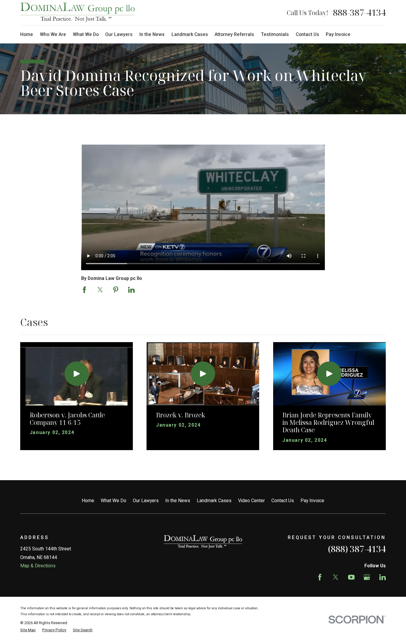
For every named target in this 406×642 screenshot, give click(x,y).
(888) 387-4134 (357, 549)
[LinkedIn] (382, 577)
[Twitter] (335, 577)
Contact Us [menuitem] (307, 34)
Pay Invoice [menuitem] (338, 34)
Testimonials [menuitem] (275, 34)
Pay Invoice (312, 500)
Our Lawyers (146, 500)
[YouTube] (351, 577)
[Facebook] (320, 577)
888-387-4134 (359, 12)
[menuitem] (28, 630)
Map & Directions (38, 566)
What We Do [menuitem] (86, 34)
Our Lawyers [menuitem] (119, 34)
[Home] (77, 12)
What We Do (113, 500)
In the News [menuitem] (152, 34)
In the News (177, 500)
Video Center (251, 500)
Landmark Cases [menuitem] (189, 34)
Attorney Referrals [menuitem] (234, 34)
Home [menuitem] (26, 34)
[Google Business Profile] (366, 577)
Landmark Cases (214, 500)
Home (88, 500)
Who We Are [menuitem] (53, 34)
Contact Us (282, 500)
